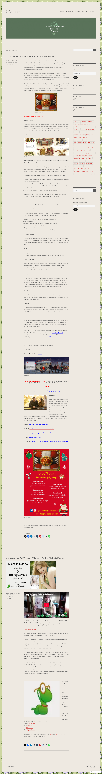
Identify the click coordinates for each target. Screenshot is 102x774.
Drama (87, 134)
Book (86, 129)
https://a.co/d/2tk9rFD (57, 332)
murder (82, 153)
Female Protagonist (78, 139)
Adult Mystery (90, 121)
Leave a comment (9, 64)
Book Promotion (91, 129)
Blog (82, 129)
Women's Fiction (77, 171)
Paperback (76, 158)
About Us (62, 11)
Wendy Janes (88, 168)
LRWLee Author (29, 727)
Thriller (75, 168)
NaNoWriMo (92, 153)
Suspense (93, 166)
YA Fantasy (76, 174)
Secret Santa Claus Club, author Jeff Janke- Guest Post (31, 56)
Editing (75, 137)
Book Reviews (69, 11)
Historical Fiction (91, 142)
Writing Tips (88, 171)
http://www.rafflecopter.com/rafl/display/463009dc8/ (46, 391)
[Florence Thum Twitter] (87, 766)
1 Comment (8, 598)
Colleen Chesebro (77, 134)
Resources (92, 11)
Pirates (86, 158)
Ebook (91, 134)
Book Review (76, 132)
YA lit (80, 174)
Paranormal (81, 158)
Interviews (77, 11)
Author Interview (87, 126)
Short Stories (80, 166)
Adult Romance (77, 124)
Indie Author (87, 145)
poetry (90, 158)
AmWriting (76, 126)
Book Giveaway (9, 60)
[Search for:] (83, 50)
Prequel (51, 734)
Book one (57, 734)
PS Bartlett (82, 160)
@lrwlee (30, 725)
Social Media (86, 166)
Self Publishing (89, 163)
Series (75, 166)
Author (81, 126)
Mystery (87, 153)
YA (9, 596)
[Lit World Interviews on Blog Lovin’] (94, 766)
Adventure (83, 124)
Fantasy (13, 593)
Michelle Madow (13, 594)
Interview (17, 593)
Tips (79, 168)
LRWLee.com (32, 723)
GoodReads (79, 142)
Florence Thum (90, 139)
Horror (75, 145)
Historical (85, 142)
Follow (75, 77)
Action (75, 121)
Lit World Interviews (13, 11)
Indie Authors (76, 147)
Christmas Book (9, 62)
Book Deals (84, 11)
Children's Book (15, 60)
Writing (83, 171)
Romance (76, 163)
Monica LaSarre (77, 153)
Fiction (84, 139)
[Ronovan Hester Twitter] (91, 766)
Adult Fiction (83, 121)
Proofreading (76, 160)
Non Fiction (81, 155)
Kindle (93, 147)
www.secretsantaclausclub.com (45, 337)
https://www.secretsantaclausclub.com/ (38, 424)
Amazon (40, 353)
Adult (79, 121)
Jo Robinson (88, 147)
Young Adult (91, 174)
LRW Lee (8, 594)
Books (88, 132)
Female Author (85, 137)
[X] (74, 88)
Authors (93, 126)
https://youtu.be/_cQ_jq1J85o (30, 629)
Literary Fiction (82, 150)
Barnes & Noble (77, 129)
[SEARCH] (94, 50)
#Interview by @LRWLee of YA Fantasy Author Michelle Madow (35, 558)
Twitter (82, 168)
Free (75, 142)
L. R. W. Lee (76, 150)
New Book (15, 62)
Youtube (11, 596)
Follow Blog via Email (78, 65)
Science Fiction (82, 163)
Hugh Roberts (80, 145)
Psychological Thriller (90, 160)
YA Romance (85, 174)
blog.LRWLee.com (31, 730)
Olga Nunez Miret (88, 155)
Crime (83, 134)
